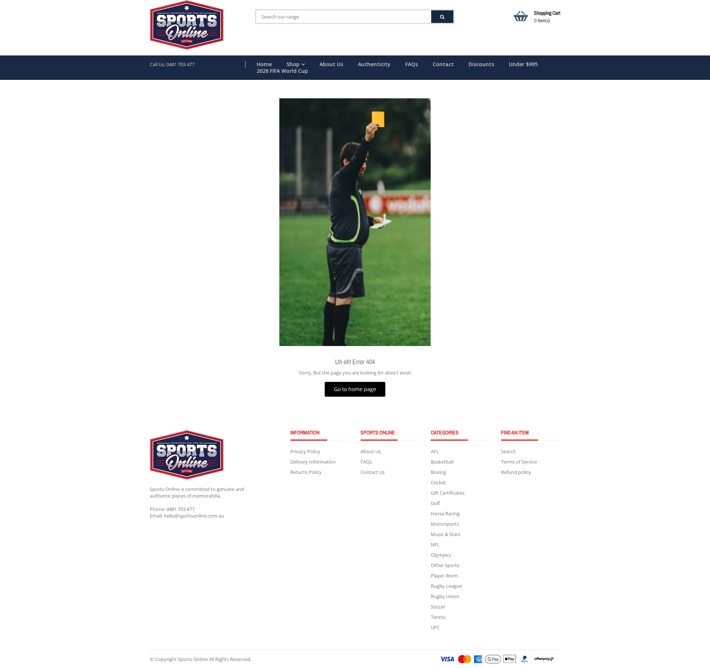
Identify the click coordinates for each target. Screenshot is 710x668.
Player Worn (444, 575)
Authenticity (374, 64)
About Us (331, 64)
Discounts (481, 64)
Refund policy (516, 472)
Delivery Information (313, 461)
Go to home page (355, 389)
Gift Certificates (447, 492)
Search (508, 451)
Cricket (438, 482)
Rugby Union (445, 596)
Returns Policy (306, 472)
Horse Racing (445, 513)
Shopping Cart (547, 17)
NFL (435, 544)
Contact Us (373, 472)
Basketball (442, 461)
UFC (435, 627)
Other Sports (445, 565)
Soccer (438, 606)
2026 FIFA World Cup (282, 71)
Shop (293, 64)
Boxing (438, 472)
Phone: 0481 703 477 (172, 509)
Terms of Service (519, 461)
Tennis (438, 617)
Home (264, 64)
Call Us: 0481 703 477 (172, 64)
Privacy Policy (305, 451)
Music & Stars (445, 534)
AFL (435, 451)
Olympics (441, 555)
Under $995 (523, 64)
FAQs (411, 64)
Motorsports (445, 524)
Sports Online (193, 659)
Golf (435, 503)
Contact (443, 64)
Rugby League (446, 586)
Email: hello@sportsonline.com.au (187, 515)
